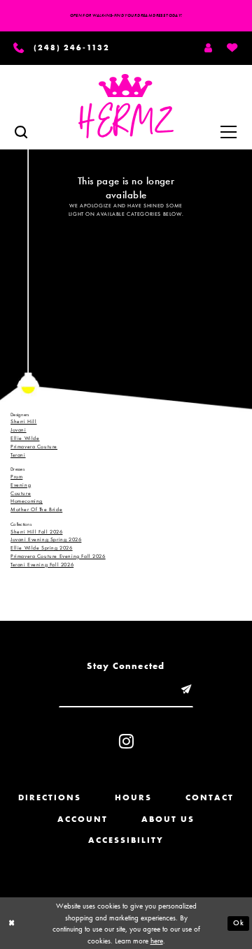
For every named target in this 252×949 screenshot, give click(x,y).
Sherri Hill (23, 421)
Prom (16, 476)
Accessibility (126, 840)
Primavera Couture (33, 446)
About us (168, 819)
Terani (18, 454)
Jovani (18, 429)
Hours (133, 797)
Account (82, 819)
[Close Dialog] (11, 923)
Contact (210, 797)
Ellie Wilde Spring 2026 (41, 547)
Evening (20, 484)
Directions (49, 797)
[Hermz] (126, 106)
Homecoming (26, 500)
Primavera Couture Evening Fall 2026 (58, 555)
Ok (238, 922)
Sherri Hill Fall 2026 (36, 531)
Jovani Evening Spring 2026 (45, 539)
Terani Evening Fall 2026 (42, 564)
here (156, 941)
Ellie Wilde (25, 437)
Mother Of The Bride (36, 509)
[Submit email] (185, 689)
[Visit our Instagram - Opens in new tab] (126, 741)
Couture (20, 493)
